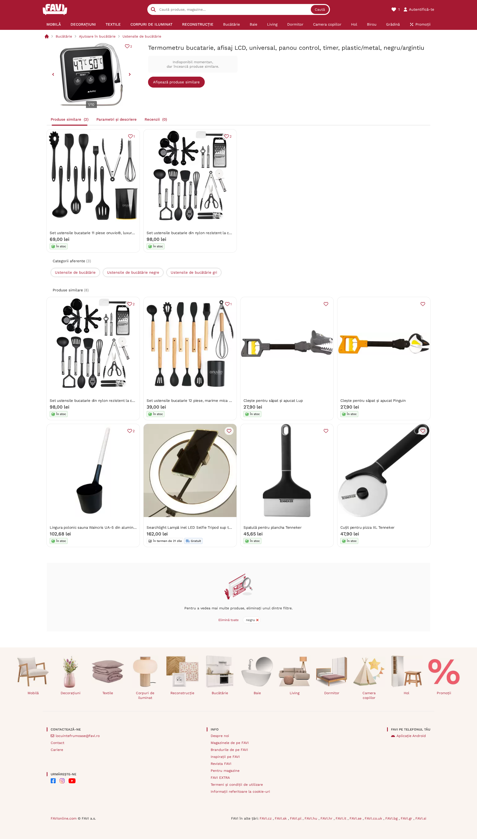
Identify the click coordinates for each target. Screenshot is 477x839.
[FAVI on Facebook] (53, 780)
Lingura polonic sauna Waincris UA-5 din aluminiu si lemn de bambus (110, 527)
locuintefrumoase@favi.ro (78, 736)
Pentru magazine (225, 771)
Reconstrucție (182, 693)
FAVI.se (356, 818)
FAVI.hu (311, 818)
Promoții (444, 693)
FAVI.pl (296, 818)
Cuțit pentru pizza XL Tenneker (367, 527)
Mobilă (33, 693)
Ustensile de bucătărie (141, 36)
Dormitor (331, 693)
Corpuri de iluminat (145, 695)
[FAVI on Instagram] (62, 780)
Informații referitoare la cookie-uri (240, 791)
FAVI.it (342, 818)
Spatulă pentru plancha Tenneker (272, 527)
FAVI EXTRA (220, 778)
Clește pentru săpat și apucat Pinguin (373, 400)
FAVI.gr (407, 818)
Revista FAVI (221, 764)
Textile (107, 693)
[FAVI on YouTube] (72, 780)
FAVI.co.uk (374, 818)
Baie (257, 693)
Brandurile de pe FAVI (229, 750)
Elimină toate (228, 620)
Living (294, 693)
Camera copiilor (369, 695)
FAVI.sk (281, 818)
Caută (320, 9)
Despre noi (220, 736)
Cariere (57, 750)
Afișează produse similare (176, 82)
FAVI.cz (266, 818)
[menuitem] (54, 24)
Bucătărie (64, 36)
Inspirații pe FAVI (225, 757)
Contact (57, 743)
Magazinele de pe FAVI (230, 743)
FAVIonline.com (64, 818)
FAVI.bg (392, 818)
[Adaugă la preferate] (325, 304)
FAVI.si (420, 818)
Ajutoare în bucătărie (97, 36)
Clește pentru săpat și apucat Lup (273, 400)
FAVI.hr (327, 818)
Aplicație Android (411, 736)
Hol (406, 693)
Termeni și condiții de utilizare (237, 785)
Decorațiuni (70, 693)
